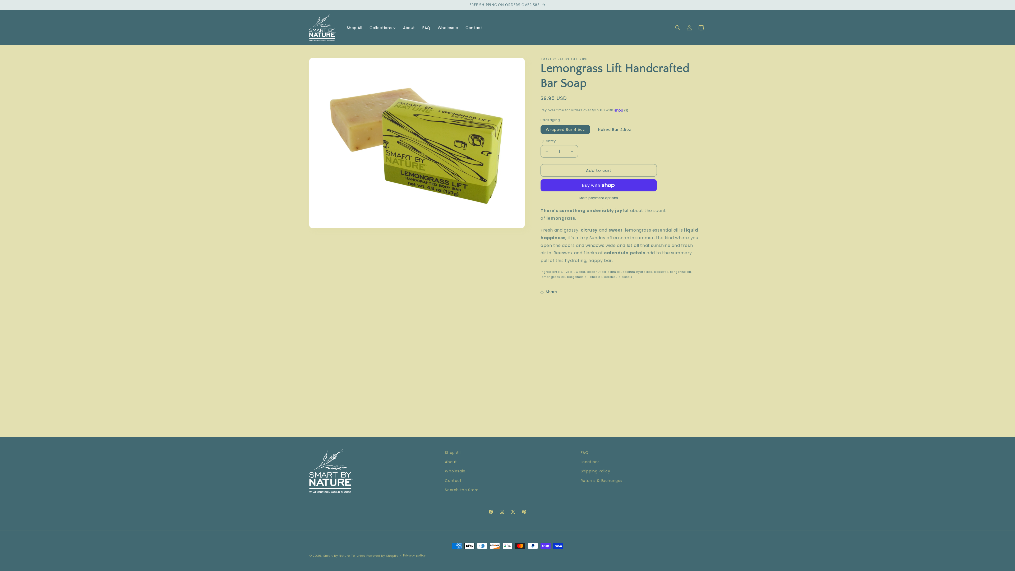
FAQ (585, 452)
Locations (590, 461)
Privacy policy (414, 555)
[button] (678, 28)
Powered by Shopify (382, 556)
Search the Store (462, 489)
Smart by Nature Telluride (344, 556)
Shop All (452, 452)
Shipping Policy (595, 471)
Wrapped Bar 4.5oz (565, 129)
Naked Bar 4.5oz (614, 129)
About (451, 461)
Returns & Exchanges (601, 480)
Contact (453, 480)
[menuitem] (354, 27)
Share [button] (551, 291)
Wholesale (455, 471)
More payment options (598, 198)
